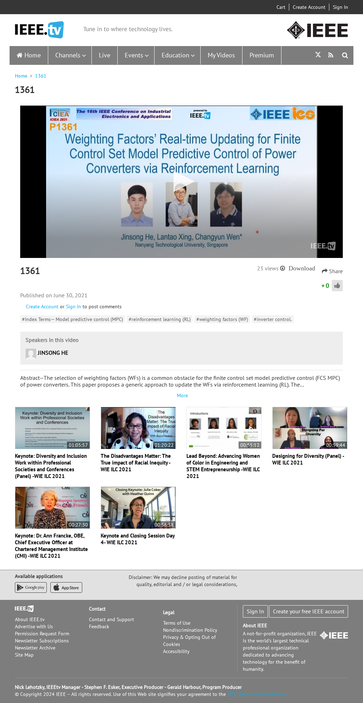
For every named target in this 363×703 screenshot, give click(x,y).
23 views (268, 268)
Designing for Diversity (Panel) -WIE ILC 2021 (308, 459)
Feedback (99, 626)
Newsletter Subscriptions (42, 640)
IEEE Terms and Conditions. (257, 694)
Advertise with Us (34, 626)
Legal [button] (168, 612)
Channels (67, 55)
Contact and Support (111, 619)
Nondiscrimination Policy (190, 630)
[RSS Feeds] (331, 55)
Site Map (24, 655)
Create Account (309, 7)
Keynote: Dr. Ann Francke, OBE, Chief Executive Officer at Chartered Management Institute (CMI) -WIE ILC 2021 (51, 545)
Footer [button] (22, 609)
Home (32, 55)
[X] (318, 55)
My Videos (221, 55)
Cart (281, 7)
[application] (181, 182)
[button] (181, 181)
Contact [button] (97, 609)
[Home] (39, 30)
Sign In (340, 7)
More (181, 395)
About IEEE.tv (30, 619)
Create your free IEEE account (308, 611)
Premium (262, 55)
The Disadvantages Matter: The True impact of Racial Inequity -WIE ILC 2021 (136, 462)
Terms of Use (176, 623)
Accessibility (176, 651)
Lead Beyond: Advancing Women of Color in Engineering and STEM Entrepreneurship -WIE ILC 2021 (223, 465)
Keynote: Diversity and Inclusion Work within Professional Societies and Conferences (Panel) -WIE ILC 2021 (51, 465)
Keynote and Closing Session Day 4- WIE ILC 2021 (137, 539)
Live (104, 55)
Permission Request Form (42, 633)
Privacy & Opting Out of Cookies (189, 640)
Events (134, 55)
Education (175, 55)
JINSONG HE (53, 352)
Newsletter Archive (35, 648)
